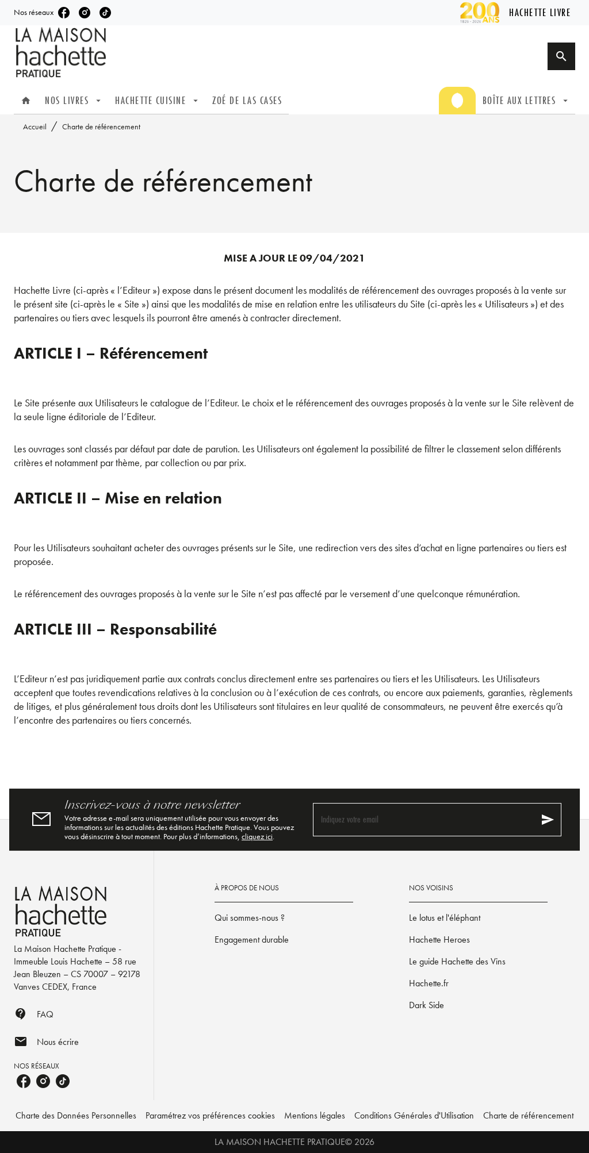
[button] (284, 918)
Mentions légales (314, 1115)
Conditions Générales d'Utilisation (414, 1115)
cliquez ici (257, 836)
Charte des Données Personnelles (76, 1115)
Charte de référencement (528, 1115)
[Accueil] (62, 52)
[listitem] (63, 12)
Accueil (35, 126)
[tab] (26, 100)
